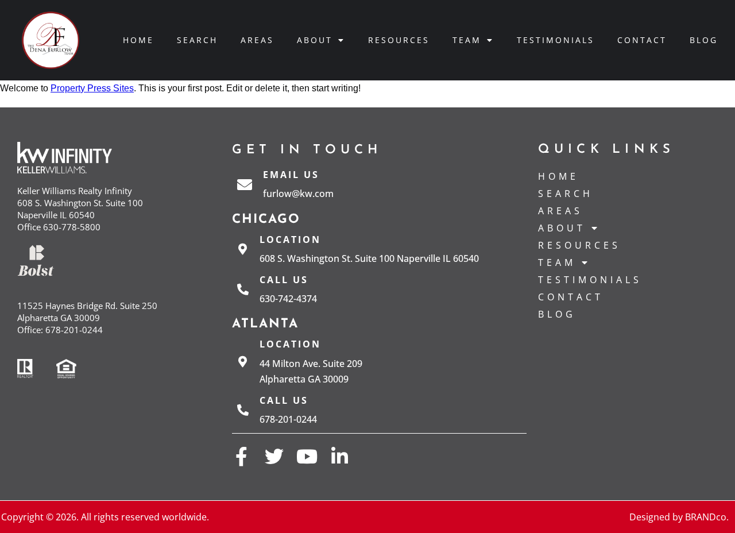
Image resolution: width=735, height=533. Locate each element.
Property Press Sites (92, 88)
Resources (399, 39)
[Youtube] (306, 456)
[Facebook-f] (241, 456)
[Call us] (243, 289)
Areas (257, 39)
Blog (704, 39)
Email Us (291, 174)
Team (466, 39)
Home (138, 39)
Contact (642, 39)
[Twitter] (274, 456)
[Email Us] (244, 184)
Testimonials (555, 39)
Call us (284, 279)
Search (197, 39)
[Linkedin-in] (339, 456)
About (314, 39)
